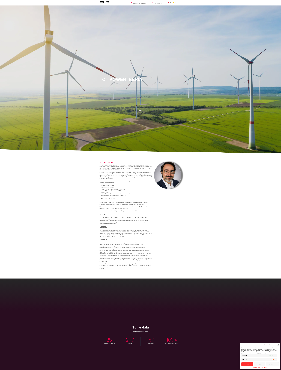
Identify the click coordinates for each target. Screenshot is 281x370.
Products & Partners (117, 8)
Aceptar (247, 364)
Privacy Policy (264, 367)
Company (108, 8)
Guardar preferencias (272, 364)
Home (102, 8)
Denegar (259, 364)
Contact (127, 8)
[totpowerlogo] (104, 2)
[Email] (131, 2)
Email (134, 1)
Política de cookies (256, 367)
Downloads (134, 8)
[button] (278, 345)
